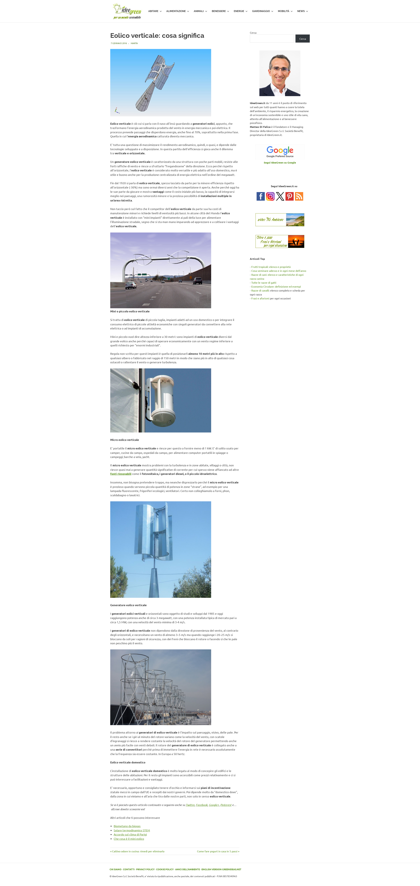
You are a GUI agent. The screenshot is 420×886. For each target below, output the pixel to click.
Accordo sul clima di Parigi (130, 834)
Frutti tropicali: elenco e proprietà (271, 266)
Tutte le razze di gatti (263, 282)
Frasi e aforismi (260, 298)
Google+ (214, 805)
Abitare (153, 11)
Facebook (202, 805)
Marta (134, 43)
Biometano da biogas (127, 826)
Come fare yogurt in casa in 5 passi (217, 851)
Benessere (219, 11)
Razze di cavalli (260, 290)
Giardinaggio (261, 11)
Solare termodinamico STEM (132, 830)
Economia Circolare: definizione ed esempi (276, 286)
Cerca (253, 32)
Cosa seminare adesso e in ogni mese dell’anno (278, 270)
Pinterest (225, 805)
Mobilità (283, 11)
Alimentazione (176, 11)
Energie (239, 11)
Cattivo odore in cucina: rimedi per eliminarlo (138, 851)
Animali (199, 11)
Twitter (190, 805)
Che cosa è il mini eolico (129, 838)
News (301, 11)
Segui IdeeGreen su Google (280, 162)
